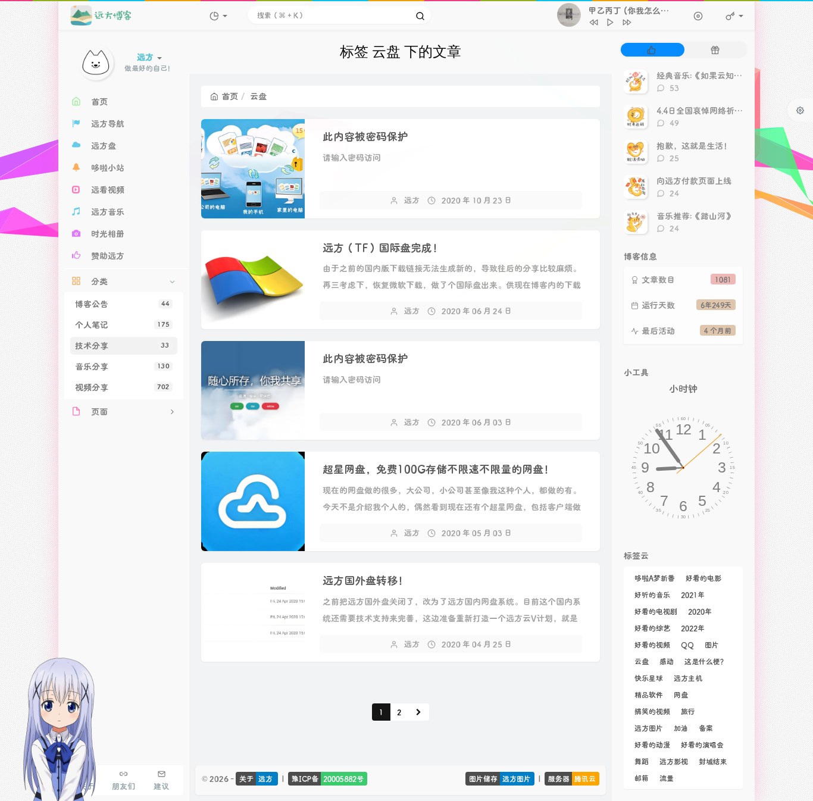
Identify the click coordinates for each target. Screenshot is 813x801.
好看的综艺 (652, 628)
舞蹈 (641, 761)
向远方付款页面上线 (693, 180)
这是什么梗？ (705, 661)
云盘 (641, 661)
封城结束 (713, 761)
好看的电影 (703, 578)
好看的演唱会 (702, 744)
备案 (706, 728)
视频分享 (122, 387)
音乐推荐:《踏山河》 (695, 215)
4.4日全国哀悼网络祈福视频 (707, 110)
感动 (666, 661)
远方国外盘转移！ (365, 580)
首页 (229, 96)
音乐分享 (122, 366)
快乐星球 (648, 678)
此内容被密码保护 (365, 136)
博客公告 (122, 303)
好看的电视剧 (655, 611)
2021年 (693, 594)
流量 (666, 778)
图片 (712, 644)
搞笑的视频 (652, 711)
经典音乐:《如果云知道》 (703, 75)
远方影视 (673, 761)
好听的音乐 (652, 594)
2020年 (700, 611)
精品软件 (648, 694)
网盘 (681, 694)
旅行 (688, 711)
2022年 (693, 628)
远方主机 (688, 678)
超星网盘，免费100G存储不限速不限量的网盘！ (438, 469)
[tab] (651, 50)
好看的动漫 (652, 744)
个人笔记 (122, 324)
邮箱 (641, 778)
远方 (412, 200)
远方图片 (648, 728)
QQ (687, 644)
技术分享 (122, 345)
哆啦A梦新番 (654, 578)
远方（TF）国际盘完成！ (383, 247)
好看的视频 (652, 644)
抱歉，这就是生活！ (693, 145)
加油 (681, 728)
